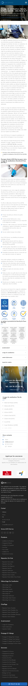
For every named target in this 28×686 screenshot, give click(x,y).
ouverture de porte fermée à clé (10, 664)
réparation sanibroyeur (7, 570)
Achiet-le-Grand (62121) (9, 415)
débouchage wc (6, 593)
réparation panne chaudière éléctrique (11, 614)
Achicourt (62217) (8, 412)
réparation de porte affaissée (9, 668)
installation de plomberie (8, 541)
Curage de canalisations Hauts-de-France (15, 13)
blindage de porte (6, 673)
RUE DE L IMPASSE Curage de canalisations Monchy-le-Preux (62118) (5, 335)
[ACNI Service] (7, 2)
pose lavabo (5, 549)
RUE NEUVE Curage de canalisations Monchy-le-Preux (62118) (5, 340)
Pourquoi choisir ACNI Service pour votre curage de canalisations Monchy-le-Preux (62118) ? (15, 154)
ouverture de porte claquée (9, 662)
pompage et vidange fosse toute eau (11, 641)
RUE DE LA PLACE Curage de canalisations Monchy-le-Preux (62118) (13, 340)
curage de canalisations (8, 352)
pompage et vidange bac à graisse (10, 637)
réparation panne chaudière (9, 608)
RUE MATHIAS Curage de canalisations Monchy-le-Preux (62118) (13, 335)
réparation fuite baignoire (8, 566)
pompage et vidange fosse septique (11, 639)
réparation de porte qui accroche (10, 671)
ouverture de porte (6, 658)
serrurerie (4, 648)
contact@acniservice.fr (7, 524)
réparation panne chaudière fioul (10, 612)
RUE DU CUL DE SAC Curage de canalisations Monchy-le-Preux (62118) (5, 329)
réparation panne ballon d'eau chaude (11, 577)
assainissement (6, 348)
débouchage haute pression (9, 598)
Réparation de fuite (7, 558)
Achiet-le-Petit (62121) (9, 418)
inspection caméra (6, 362)
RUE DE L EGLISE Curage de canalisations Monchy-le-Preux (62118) (13, 329)
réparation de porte (7, 666)
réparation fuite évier (7, 564)
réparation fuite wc (7, 568)
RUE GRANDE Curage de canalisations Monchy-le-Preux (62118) (22, 329)
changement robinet (7, 543)
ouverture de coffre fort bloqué (10, 677)
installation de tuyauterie (8, 545)
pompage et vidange (7, 633)
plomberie (4, 537)
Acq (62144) (7, 422)
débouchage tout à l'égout (8, 600)
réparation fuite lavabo (7, 562)
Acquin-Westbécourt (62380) (11, 425)
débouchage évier (6, 587)
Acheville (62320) (8, 409)
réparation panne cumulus (8, 575)
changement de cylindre (8, 653)
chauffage (4, 604)
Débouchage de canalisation (9, 581)
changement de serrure (7, 651)
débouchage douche (7, 589)
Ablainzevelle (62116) (9, 406)
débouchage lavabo (7, 585)
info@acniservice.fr (14, 389)
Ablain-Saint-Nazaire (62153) (11, 402)
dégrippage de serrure (7, 655)
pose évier (4, 547)
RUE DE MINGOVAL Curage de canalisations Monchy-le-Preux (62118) (22, 335)
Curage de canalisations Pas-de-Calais (9, 15)
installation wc (5, 551)
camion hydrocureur (7, 357)
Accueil (2, 13)
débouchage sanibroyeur (8, 595)
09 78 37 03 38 (14, 684)
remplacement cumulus (7, 554)
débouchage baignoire (7, 591)
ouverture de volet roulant (8, 675)
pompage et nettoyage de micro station (11, 643)
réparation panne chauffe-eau (9, 572)
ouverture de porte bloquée (9, 660)
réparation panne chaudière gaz (10, 610)
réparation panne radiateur (8, 616)
